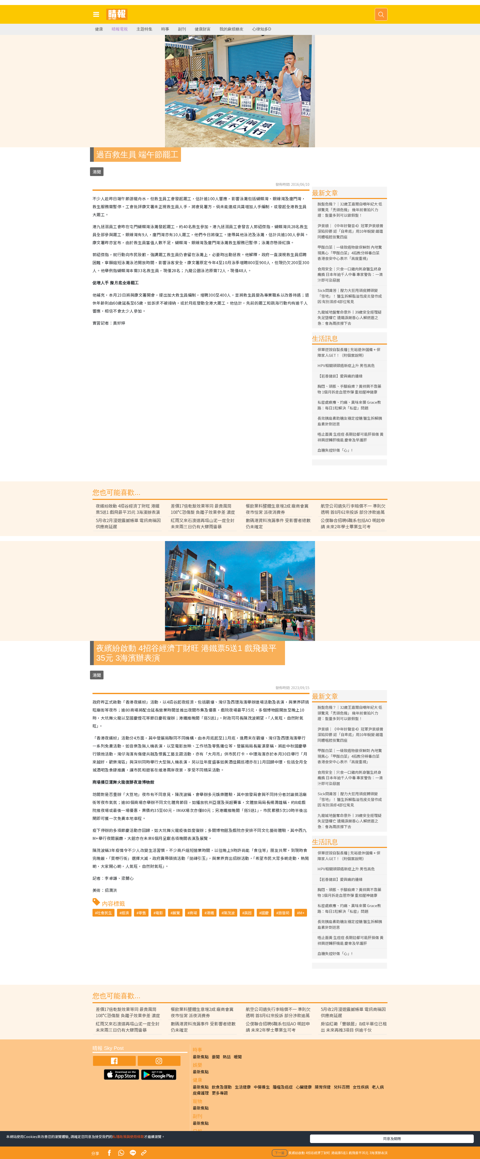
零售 (142, 912)
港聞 (96, 172)
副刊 (182, 29)
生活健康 (243, 1087)
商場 (193, 912)
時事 (165, 29)
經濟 (125, 912)
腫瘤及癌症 (283, 1087)
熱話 (227, 1057)
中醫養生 (262, 1087)
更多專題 (220, 1093)
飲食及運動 (222, 1087)
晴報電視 (120, 29)
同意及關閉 (392, 1138)
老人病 (378, 1087)
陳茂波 (229, 912)
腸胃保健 (323, 1087)
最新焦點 (201, 1057)
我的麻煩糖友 (232, 29)
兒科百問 (342, 1087)
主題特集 (144, 29)
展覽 (176, 912)
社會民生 (104, 912)
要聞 (216, 1057)
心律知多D (261, 29)
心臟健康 (304, 1087)
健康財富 (203, 29)
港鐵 (210, 912)
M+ (301, 912)
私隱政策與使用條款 (128, 1136)
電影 (159, 912)
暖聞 (238, 1057)
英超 (248, 912)
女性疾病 (361, 1087)
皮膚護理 (201, 1093)
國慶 (265, 912)
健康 (99, 29)
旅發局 (284, 912)
